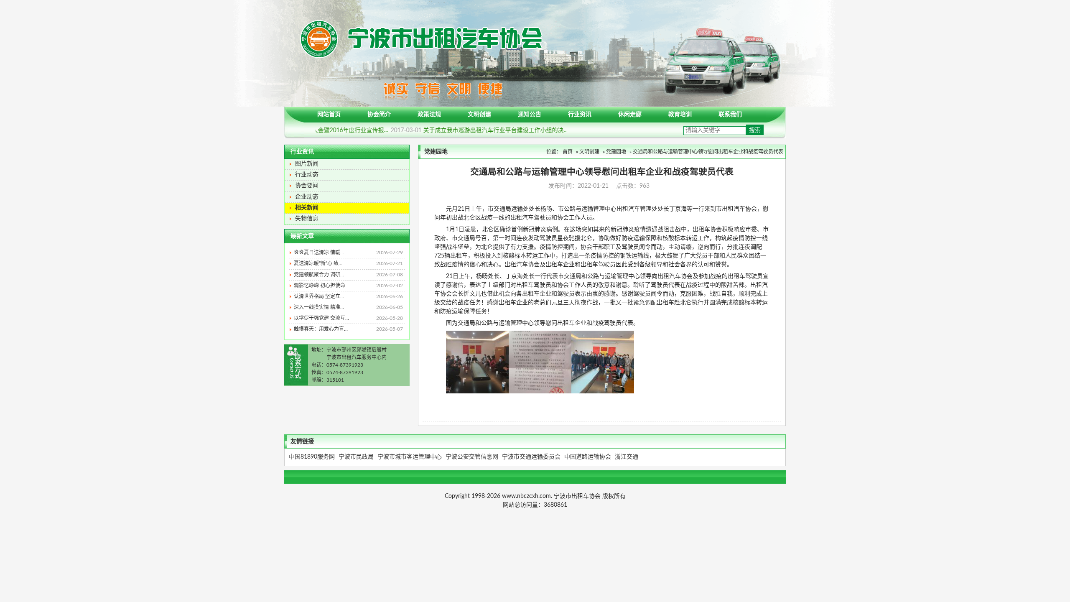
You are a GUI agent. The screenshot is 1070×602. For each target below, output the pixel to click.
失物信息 (306, 219)
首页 (568, 151)
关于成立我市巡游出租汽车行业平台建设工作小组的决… (493, 130)
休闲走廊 (630, 114)
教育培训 (680, 114)
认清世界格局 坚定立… (348, 296)
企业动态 (306, 197)
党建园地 (616, 151)
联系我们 (730, 114)
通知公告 (529, 114)
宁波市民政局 (356, 457)
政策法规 (429, 114)
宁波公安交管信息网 (472, 457)
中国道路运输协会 (587, 457)
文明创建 (479, 114)
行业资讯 (579, 114)
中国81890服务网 (312, 457)
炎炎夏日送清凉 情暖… (348, 252)
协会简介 (379, 114)
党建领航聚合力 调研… (348, 274)
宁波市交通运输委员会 (531, 457)
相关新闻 (306, 208)
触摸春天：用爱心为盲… (348, 329)
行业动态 (306, 175)
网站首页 (329, 114)
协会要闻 (306, 186)
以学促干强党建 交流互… (348, 318)
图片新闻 (306, 164)
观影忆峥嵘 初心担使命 (348, 285)
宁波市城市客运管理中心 (409, 457)
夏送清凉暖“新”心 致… (348, 263)
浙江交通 (626, 457)
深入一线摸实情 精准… (348, 307)
